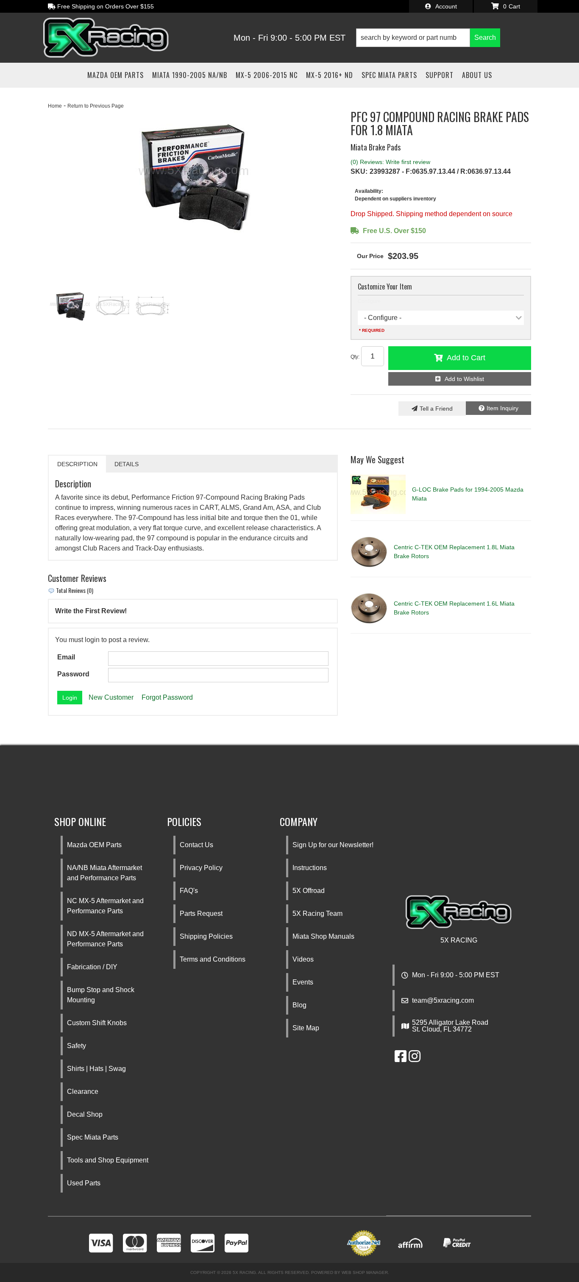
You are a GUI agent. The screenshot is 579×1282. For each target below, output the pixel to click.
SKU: (359, 171)
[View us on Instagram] (414, 1058)
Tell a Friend (436, 408)
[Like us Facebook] (400, 1058)
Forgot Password (167, 697)
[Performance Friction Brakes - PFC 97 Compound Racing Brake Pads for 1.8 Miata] (193, 174)
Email (66, 657)
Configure (369, 301)
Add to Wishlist (464, 378)
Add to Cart (466, 357)
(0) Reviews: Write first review (390, 162)
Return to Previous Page (95, 106)
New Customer (111, 697)
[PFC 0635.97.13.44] (113, 306)
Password (73, 674)
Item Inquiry (502, 408)
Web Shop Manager (365, 1272)
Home (55, 106)
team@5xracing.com (443, 1000)
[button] (428, 37)
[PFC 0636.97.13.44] (153, 306)
